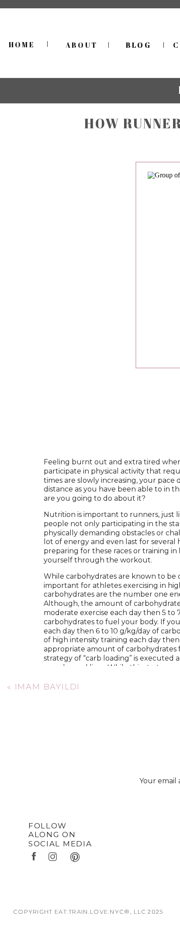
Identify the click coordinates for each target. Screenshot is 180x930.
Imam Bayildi (47, 687)
